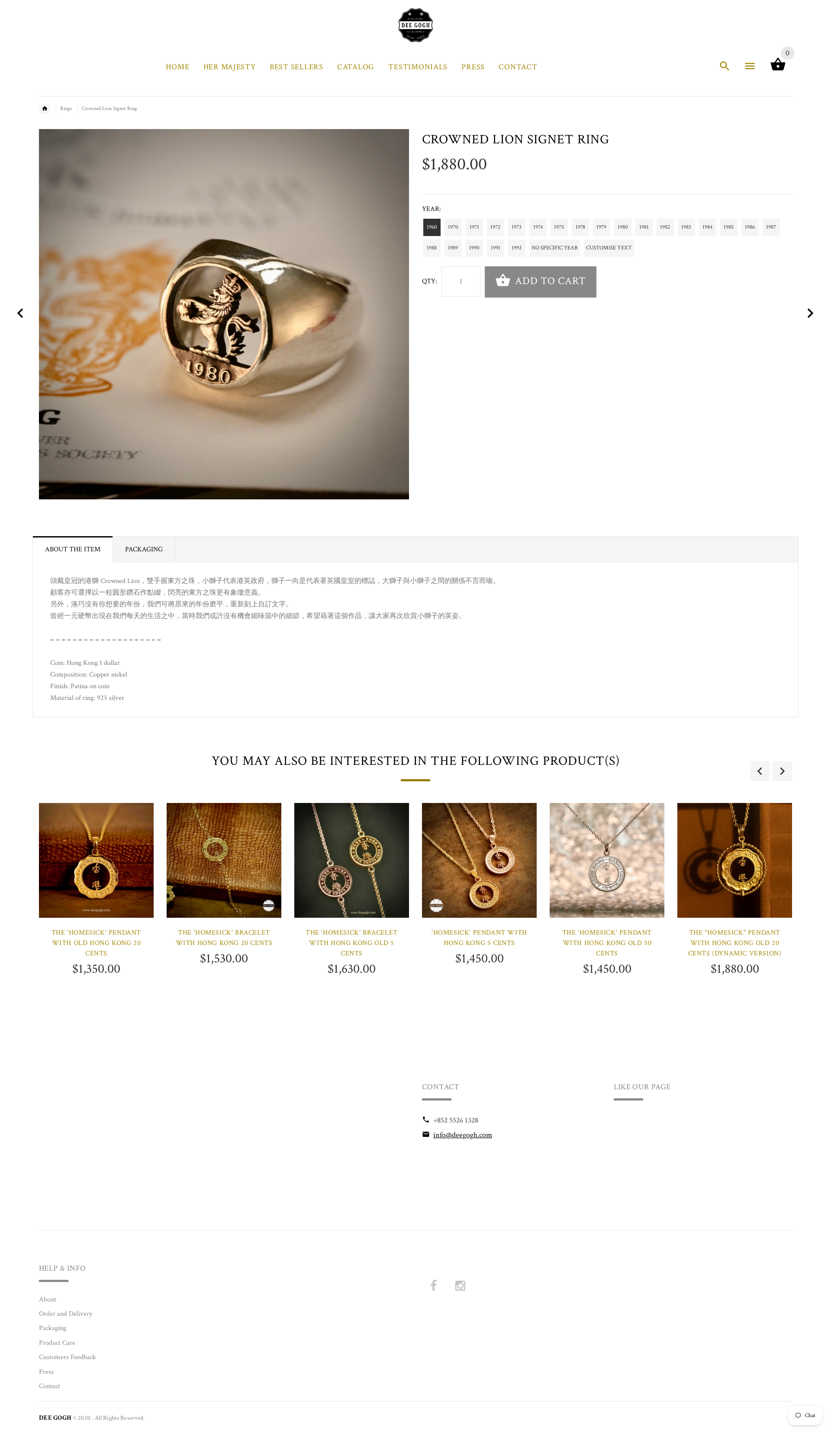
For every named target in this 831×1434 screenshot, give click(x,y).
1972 (495, 227)
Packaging (52, 1328)
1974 (538, 227)
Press (46, 1371)
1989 (453, 248)
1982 (665, 227)
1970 (453, 227)
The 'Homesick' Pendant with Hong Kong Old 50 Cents (607, 943)
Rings (66, 108)
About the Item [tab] (72, 549)
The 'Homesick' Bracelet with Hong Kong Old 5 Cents (352, 943)
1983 (686, 227)
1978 (580, 227)
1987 (771, 227)
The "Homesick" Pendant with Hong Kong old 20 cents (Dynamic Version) (735, 943)
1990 (474, 248)
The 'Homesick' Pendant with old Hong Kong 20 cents (96, 943)
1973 (517, 227)
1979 (601, 227)
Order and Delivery (65, 1313)
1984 (707, 227)
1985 (729, 227)
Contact (49, 1386)
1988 (432, 248)
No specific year (554, 248)
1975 (559, 227)
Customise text (609, 248)
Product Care (57, 1342)
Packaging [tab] (144, 549)
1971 (474, 227)
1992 (517, 248)
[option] (96, 913)
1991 (495, 248)
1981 (644, 227)
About (47, 1299)
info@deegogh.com (462, 1135)
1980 (623, 227)
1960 (432, 227)
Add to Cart (549, 281)
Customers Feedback (67, 1357)
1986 (750, 227)
